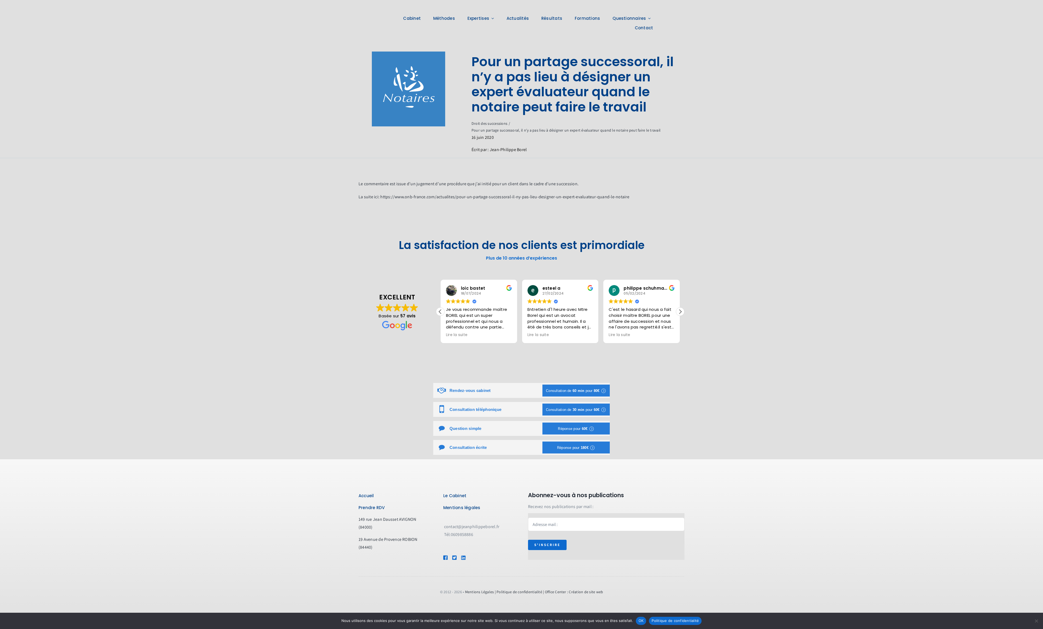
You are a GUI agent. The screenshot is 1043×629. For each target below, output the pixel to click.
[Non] (1036, 621)
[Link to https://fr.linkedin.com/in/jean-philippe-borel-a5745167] (471, 557)
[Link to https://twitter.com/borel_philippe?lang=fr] (454, 557)
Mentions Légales (479, 591)
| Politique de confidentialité (518, 591)
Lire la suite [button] (457, 335)
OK (641, 620)
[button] (680, 312)
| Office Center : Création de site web (573, 591)
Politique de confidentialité (675, 620)
